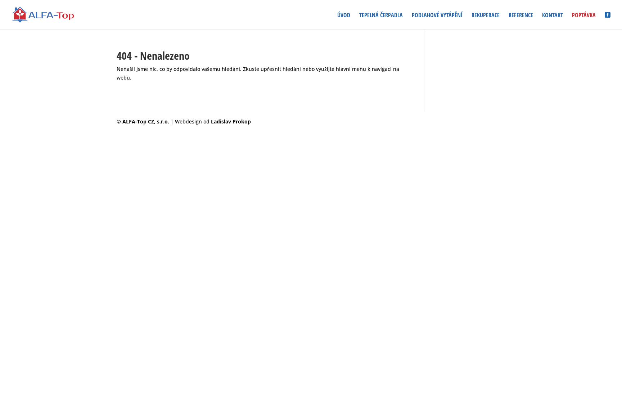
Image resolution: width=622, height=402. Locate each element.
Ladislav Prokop (231, 121)
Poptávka (584, 16)
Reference (521, 16)
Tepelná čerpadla (381, 16)
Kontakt (552, 16)
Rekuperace (486, 16)
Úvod (343, 16)
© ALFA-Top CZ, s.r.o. (144, 121)
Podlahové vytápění (437, 16)
